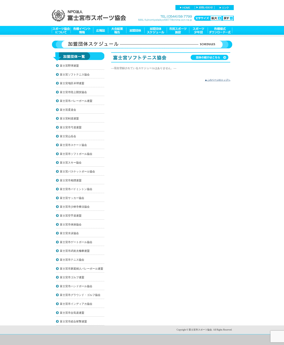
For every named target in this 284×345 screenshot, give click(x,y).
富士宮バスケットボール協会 (77, 171)
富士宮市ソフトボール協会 (76, 153)
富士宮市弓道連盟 (71, 127)
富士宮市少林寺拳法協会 (75, 206)
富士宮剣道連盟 (69, 118)
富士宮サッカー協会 (72, 197)
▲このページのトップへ (217, 80)
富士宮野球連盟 (69, 65)
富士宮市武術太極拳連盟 (75, 250)
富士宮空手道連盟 (71, 215)
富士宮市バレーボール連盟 (76, 100)
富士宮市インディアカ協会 (76, 303)
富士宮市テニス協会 (72, 259)
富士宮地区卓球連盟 (72, 83)
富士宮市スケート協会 (73, 144)
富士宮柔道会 (68, 109)
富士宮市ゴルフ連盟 (72, 277)
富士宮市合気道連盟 (72, 312)
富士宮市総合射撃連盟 (73, 321)
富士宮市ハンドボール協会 (76, 286)
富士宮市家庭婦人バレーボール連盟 (81, 268)
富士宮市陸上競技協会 (73, 92)
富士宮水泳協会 (69, 233)
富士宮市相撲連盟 (71, 180)
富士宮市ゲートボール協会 (76, 242)
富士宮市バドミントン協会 (76, 189)
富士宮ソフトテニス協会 (75, 74)
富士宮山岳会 (68, 136)
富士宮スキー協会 (71, 162)
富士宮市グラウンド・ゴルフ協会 (80, 294)
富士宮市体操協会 (71, 224)
